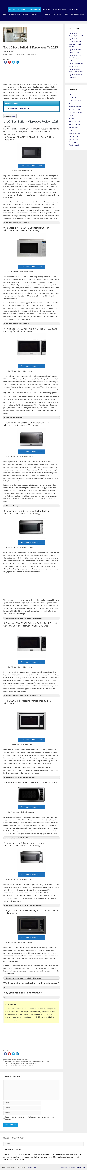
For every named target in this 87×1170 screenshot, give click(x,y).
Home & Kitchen (24, 1059)
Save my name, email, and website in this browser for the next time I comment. (30, 1118)
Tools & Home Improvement (51, 14)
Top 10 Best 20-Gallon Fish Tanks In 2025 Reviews (20, 1065)
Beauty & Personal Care (11, 14)
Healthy (35, 14)
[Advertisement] (31, 76)
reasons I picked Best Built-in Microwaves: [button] (20, 777)
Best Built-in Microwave (12, 1061)
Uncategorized (74, 145)
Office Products (74, 127)
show (13, 116)
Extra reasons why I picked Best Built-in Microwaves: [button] (24, 618)
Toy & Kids (46, 9)
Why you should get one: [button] (14, 417)
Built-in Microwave (43, 1061)
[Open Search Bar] (43, 18)
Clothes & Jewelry (77, 14)
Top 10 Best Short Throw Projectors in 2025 (75, 58)
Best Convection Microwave (20, 108)
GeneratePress (31, 1167)
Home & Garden (34, 9)
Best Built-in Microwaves (28, 1061)
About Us (72, 1167)
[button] (31, 987)
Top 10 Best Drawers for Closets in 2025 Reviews (20, 1063)
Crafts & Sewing (74, 109)
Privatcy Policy (80, 1167)
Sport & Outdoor (59, 9)
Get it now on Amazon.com (31, 166)
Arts (70, 94)
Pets (66, 14)
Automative (73, 9)
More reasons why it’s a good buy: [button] (17, 223)
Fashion (26, 14)
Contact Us (64, 1167)
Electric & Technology (17, 9)
